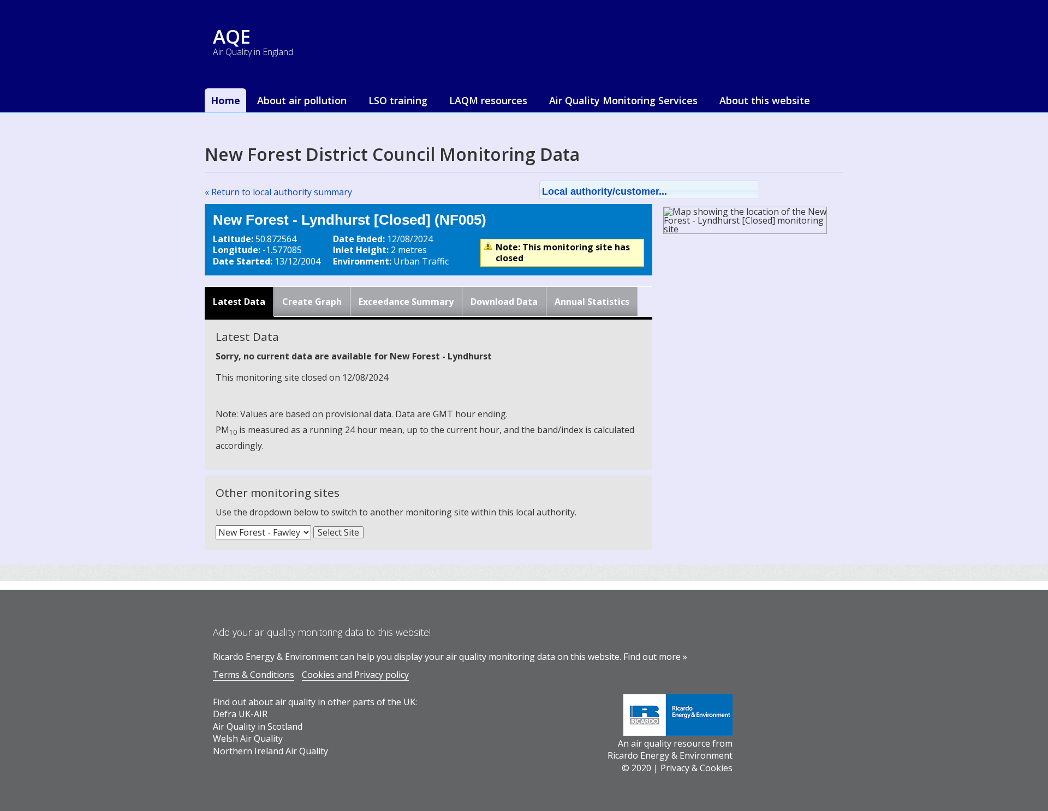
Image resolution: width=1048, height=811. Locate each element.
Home (225, 100)
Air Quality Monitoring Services (623, 100)
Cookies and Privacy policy (355, 675)
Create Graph (312, 302)
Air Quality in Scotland (257, 726)
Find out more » (655, 657)
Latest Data (239, 302)
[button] (662, 190)
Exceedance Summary (406, 302)
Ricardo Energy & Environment (670, 755)
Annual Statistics (592, 302)
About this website (764, 100)
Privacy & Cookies (696, 768)
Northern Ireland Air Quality (270, 751)
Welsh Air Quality (248, 738)
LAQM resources (488, 100)
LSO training (397, 100)
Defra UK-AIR (240, 714)
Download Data (504, 302)
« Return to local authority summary (278, 192)
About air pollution (302, 100)
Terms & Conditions (253, 675)
